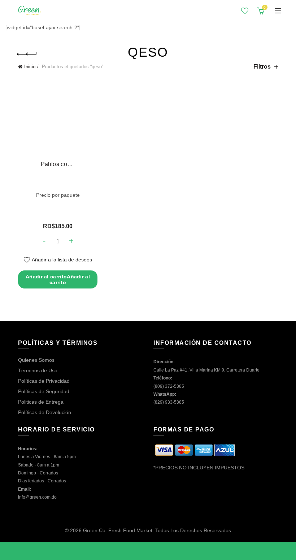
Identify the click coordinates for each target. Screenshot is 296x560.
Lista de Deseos (244, 10)
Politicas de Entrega (41, 402)
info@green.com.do (37, 497)
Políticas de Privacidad (44, 381)
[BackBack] (27, 54)
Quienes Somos (36, 360)
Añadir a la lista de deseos (62, 259)
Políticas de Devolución (44, 412)
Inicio (29, 66)
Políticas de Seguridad (43, 391)
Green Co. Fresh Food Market (117, 530)
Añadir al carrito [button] (58, 279)
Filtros (262, 67)
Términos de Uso (37, 370)
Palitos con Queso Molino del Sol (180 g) (58, 164)
